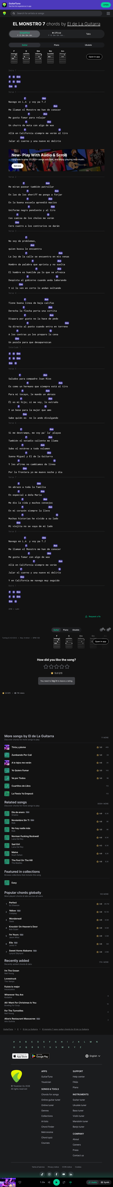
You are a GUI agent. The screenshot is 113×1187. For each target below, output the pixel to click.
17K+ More (104, 962)
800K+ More (103, 804)
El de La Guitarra (83, 23)
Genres (45, 1110)
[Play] (56, 1182)
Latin (17, 609)
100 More (104, 894)
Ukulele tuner (79, 1105)
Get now (17, 166)
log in (54, 681)
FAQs (75, 1082)
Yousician (46, 1082)
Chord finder (47, 1126)
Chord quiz (47, 1137)
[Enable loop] (64, 1182)
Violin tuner (78, 1116)
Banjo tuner (78, 1126)
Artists (44, 1121)
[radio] (92, 1182)
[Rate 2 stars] (51, 666)
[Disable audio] (70, 1182)
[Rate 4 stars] (62, 666)
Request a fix (95, 616)
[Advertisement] (56, 1171)
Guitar (24, 45)
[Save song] (19, 1182)
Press (75, 1150)
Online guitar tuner (50, 1100)
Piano (56, 45)
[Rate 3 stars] (56, 666)
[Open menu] (108, 13)
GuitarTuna (8, 1029)
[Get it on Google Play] (40, 1056)
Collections (47, 1116)
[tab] (24, 33)
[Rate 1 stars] (46, 666)
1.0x (42, 1182)
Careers (77, 1144)
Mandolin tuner (80, 1121)
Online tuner (47, 1105)
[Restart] (49, 1182)
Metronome (47, 1132)
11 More (105, 738)
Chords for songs (50, 1094)
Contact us (78, 1155)
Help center (79, 1076)
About (76, 1139)
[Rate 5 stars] (67, 666)
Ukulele (88, 45)
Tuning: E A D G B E (9, 638)
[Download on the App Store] (20, 1056)
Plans (75, 1087)
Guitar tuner (79, 1100)
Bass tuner (78, 1110)
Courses (45, 1143)
